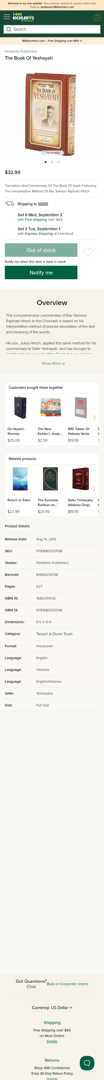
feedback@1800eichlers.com (57, 7)
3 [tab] (59, 163)
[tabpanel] (52, 112)
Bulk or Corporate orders (67, 984)
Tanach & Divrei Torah (54, 634)
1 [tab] (45, 163)
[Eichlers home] (23, 17)
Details (52, 1041)
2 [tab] (52, 163)
